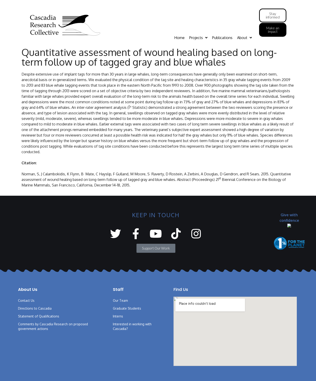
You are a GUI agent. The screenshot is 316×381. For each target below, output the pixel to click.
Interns (118, 316)
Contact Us (26, 300)
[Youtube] (155, 233)
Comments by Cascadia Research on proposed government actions (53, 326)
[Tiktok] (175, 233)
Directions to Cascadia (35, 308)
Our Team (120, 300)
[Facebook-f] (135, 233)
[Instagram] (196, 233)
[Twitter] (115, 233)
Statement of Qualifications (38, 316)
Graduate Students (127, 308)
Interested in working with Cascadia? (132, 326)
